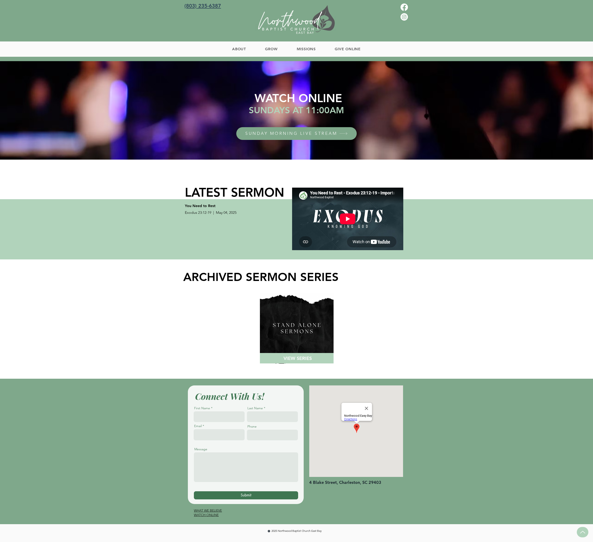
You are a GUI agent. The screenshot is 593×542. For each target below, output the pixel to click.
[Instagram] (404, 17)
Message (200, 449)
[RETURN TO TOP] (582, 532)
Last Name (255, 408)
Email (198, 426)
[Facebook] (404, 7)
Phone (252, 426)
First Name (202, 408)
